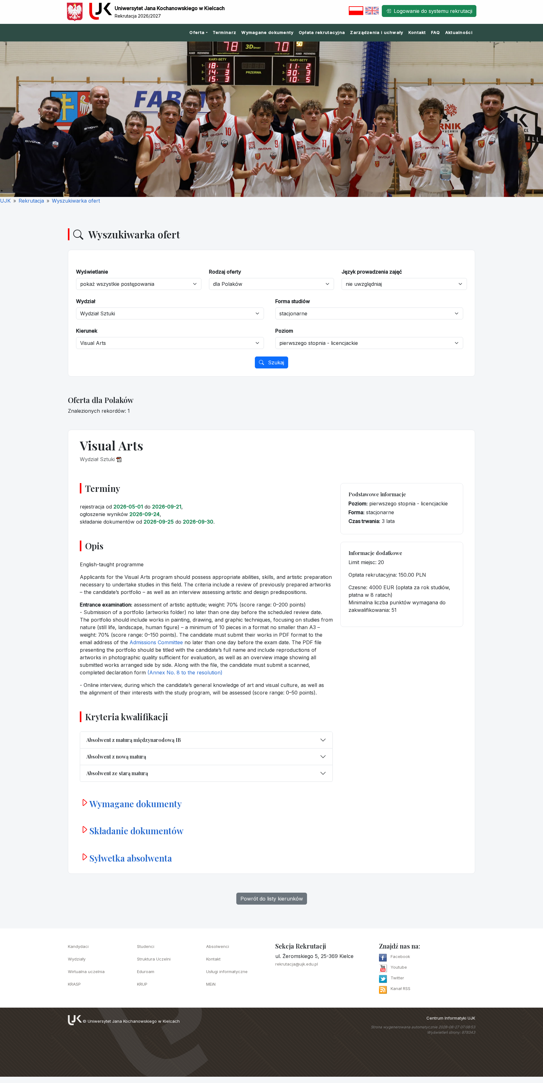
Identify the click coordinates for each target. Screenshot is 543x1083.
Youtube (399, 967)
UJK (5, 201)
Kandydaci (78, 946)
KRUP (142, 984)
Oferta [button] (197, 32)
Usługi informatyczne (227, 971)
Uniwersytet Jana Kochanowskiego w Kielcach (134, 1021)
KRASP (74, 984)
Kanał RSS (400, 988)
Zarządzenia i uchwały (376, 32)
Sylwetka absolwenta (130, 858)
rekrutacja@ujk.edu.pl (296, 963)
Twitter (397, 977)
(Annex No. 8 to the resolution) (184, 672)
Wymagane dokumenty (267, 32)
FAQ (435, 32)
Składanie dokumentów (136, 830)
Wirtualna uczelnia (86, 971)
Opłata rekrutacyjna (322, 32)
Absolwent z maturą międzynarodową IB (133, 740)
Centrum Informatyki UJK (450, 1017)
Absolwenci (217, 946)
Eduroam (145, 971)
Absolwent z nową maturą (116, 756)
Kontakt (417, 32)
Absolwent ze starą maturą (117, 773)
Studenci (145, 946)
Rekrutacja (31, 201)
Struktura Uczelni (154, 958)
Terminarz (225, 32)
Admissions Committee (156, 642)
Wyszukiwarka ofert (76, 201)
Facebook (400, 956)
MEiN (211, 984)
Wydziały (76, 958)
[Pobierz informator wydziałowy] (118, 459)
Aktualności (459, 32)
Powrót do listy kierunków (271, 898)
